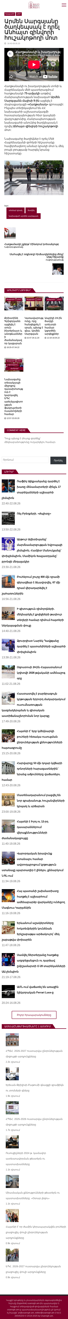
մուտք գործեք (31, 438)
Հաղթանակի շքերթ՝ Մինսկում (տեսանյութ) (31, 244)
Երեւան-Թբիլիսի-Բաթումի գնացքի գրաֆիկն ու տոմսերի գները (35, 1088)
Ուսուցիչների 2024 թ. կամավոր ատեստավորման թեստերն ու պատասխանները (26, 1159)
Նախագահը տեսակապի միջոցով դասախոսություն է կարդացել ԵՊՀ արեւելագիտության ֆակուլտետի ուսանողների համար (13, 396)
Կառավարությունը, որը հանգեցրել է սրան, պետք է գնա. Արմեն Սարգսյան (34, 326)
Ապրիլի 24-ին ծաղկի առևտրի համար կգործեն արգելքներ (53, 326)
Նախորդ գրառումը (13, 247)
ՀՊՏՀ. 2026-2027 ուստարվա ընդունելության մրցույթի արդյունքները (34, 1054)
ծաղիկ (31, 210)
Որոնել (58, 460)
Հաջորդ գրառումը (55, 260)
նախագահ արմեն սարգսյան (23, 216)
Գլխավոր (9, 14)
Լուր (19, 14)
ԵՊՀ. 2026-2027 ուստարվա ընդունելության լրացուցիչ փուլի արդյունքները (33, 1269)
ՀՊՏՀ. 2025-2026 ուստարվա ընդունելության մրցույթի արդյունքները (34, 1122)
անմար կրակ (15, 210)
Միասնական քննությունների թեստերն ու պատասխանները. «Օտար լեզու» (33, 1195)
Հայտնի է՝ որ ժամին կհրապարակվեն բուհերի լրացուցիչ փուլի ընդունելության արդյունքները (36, 1232)
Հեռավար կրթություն (14, 369)
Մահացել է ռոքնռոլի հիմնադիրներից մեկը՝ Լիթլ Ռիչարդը (37, 255)
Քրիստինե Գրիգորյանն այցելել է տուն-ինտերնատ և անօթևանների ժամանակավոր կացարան (13, 331)
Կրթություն (12, 365)
